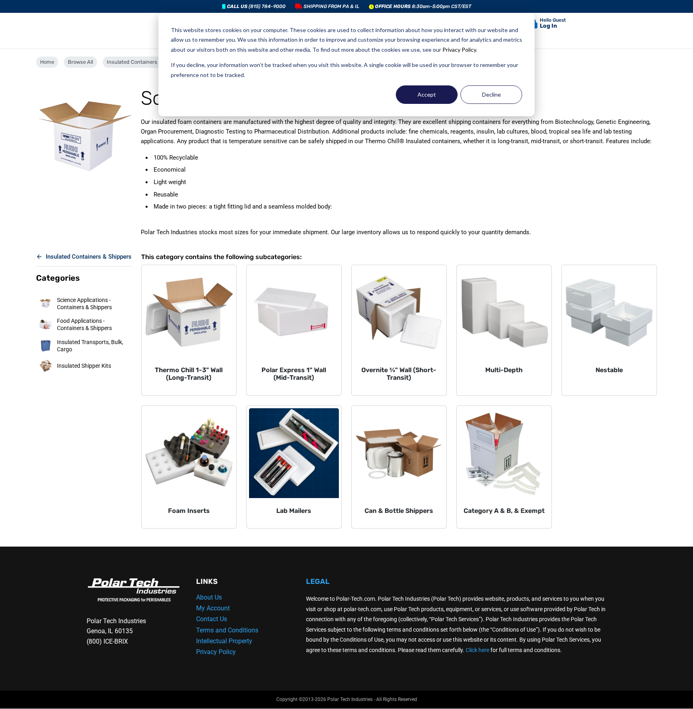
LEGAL (318, 581)
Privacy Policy (459, 49)
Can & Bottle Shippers (399, 511)
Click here (477, 650)
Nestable (609, 370)
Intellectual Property (224, 641)
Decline (491, 94)
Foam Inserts (189, 511)
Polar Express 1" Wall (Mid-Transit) (293, 373)
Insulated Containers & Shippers (146, 62)
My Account (213, 608)
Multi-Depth (504, 370)
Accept (426, 94)
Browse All (80, 62)
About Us (209, 597)
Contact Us (211, 619)
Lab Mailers (293, 511)
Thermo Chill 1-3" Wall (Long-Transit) (189, 373)
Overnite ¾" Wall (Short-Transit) (398, 373)
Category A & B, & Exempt (504, 511)
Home (47, 62)
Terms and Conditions (227, 630)
